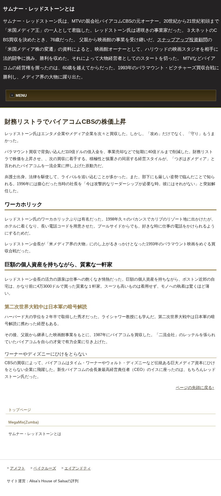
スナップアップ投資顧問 (182, 39)
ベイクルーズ (44, 468)
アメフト (17, 468)
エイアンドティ (77, 468)
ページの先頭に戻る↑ (195, 387)
